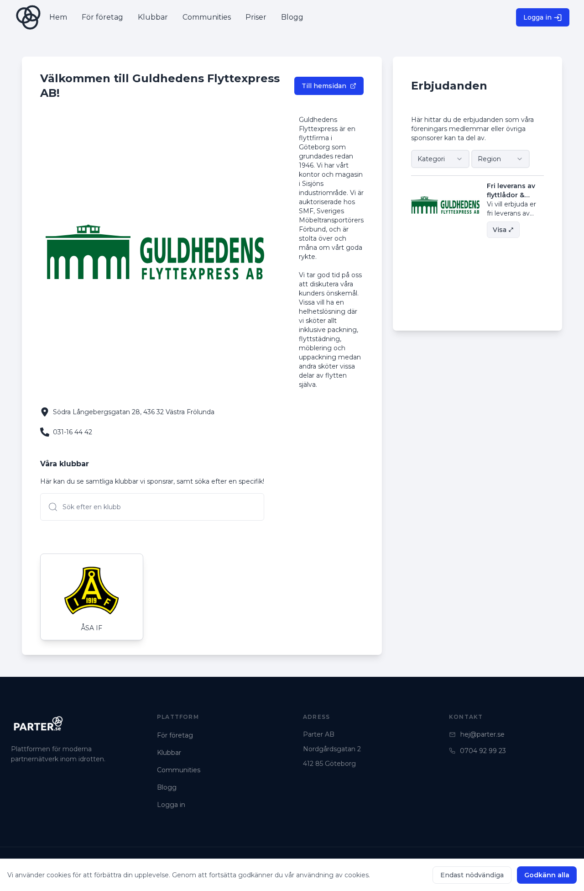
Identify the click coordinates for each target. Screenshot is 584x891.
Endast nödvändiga (472, 875)
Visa (499, 230)
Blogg (167, 787)
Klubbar (169, 753)
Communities (178, 770)
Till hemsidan (324, 86)
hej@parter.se (482, 734)
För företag (175, 735)
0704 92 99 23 (483, 751)
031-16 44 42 (72, 432)
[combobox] (440, 159)
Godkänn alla (546, 875)
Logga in (537, 17)
